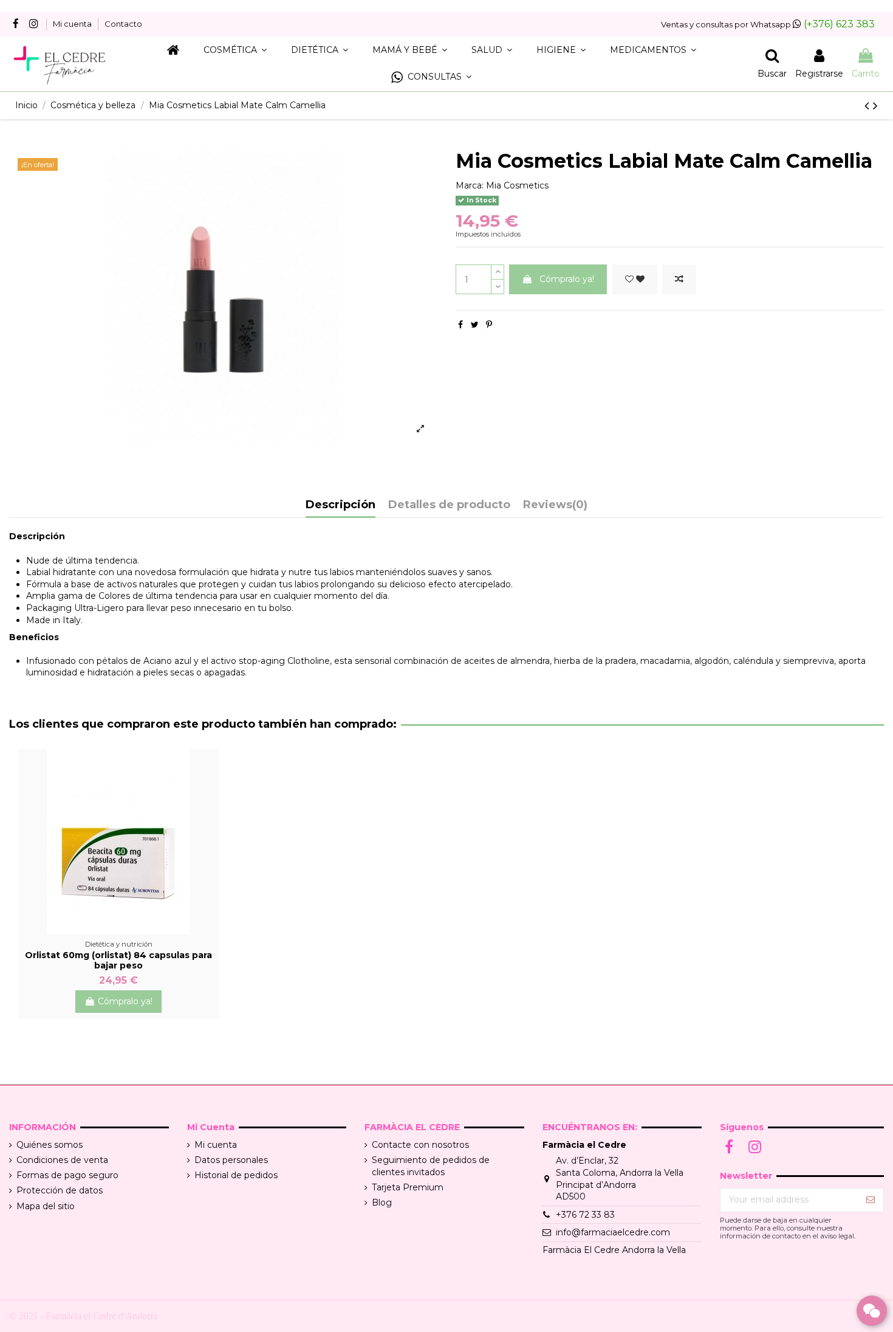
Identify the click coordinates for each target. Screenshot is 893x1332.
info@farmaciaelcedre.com (613, 1232)
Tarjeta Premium (407, 1187)
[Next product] (875, 105)
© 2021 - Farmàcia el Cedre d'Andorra (83, 1316)
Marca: (470, 185)
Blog (382, 1202)
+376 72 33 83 (585, 1214)
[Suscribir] (870, 1200)
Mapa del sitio (45, 1206)
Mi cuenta (73, 24)
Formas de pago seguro (67, 1175)
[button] (431, 77)
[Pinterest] (489, 324)
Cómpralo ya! (566, 279)
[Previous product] (868, 105)
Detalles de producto (449, 505)
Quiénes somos (49, 1144)
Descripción (340, 505)
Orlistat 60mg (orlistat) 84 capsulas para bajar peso (118, 960)
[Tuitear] (475, 324)
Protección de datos (59, 1190)
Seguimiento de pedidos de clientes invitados (431, 1166)
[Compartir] (460, 324)
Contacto (123, 24)
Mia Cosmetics (517, 185)
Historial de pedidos (236, 1175)
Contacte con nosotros (420, 1144)
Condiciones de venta (62, 1159)
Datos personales (231, 1159)
